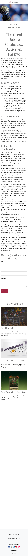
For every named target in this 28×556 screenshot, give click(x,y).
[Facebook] (9, 546)
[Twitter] (11, 546)
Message (3, 278)
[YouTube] (16, 546)
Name (2, 261)
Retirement (14, 553)
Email (2, 270)
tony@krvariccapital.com (14, 544)
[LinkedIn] (14, 546)
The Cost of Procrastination (12, 360)
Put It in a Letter (8, 328)
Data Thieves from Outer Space (13, 392)
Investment (14, 554)
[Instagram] (19, 546)
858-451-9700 (16, 534)
